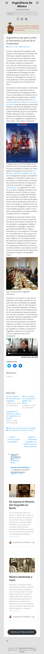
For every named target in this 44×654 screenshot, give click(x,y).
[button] (22, 143)
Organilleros (16, 430)
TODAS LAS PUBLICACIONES (22, 632)
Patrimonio (24, 430)
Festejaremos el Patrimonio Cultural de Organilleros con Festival (13, 414)
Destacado (11, 428)
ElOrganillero (25, 47)
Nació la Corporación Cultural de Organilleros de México (29, 399)
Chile (9, 430)
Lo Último (19, 428)
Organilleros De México (26, 648)
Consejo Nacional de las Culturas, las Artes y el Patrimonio (22, 102)
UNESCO (31, 430)
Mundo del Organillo (29, 428)
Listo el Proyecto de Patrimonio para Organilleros (13, 398)
